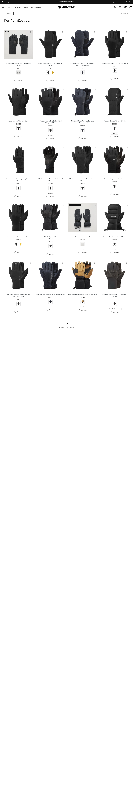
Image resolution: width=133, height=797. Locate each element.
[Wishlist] (119, 7)
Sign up (119, 2)
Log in (113, 2)
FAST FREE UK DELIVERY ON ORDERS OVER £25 (62, 2)
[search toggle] (114, 7)
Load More (66, 324)
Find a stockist (128, 2)
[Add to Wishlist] (30, 32)
